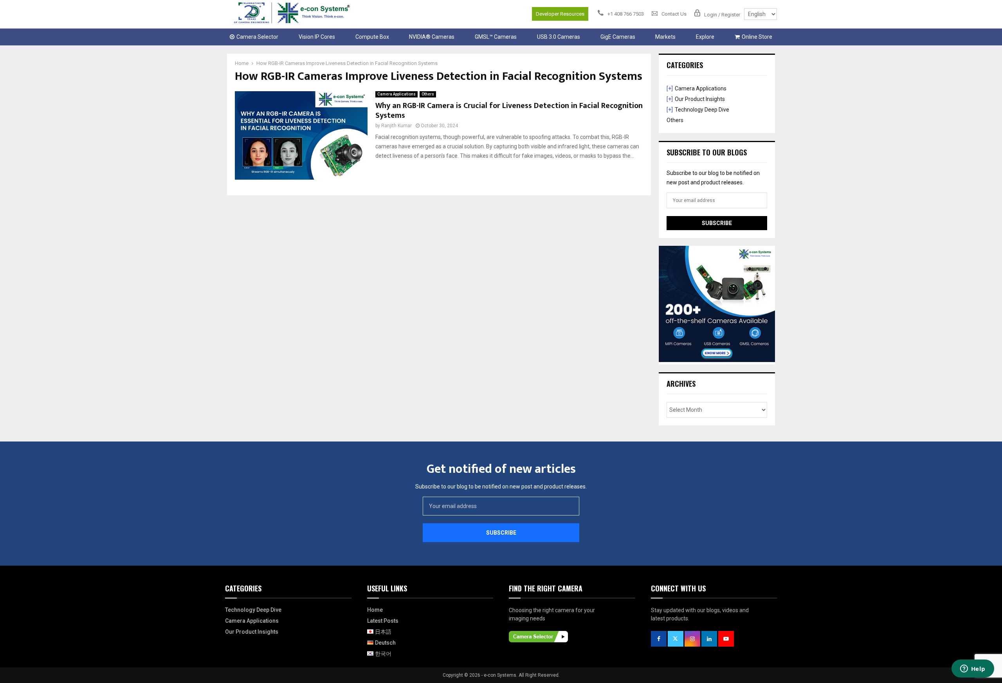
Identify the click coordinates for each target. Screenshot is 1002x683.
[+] (670, 88)
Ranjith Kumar (396, 125)
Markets (665, 37)
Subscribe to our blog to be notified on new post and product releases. (501, 486)
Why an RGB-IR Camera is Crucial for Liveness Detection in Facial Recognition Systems (509, 110)
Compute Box (372, 37)
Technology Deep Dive (702, 109)
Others (428, 94)
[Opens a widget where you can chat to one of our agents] (972, 669)
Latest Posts (382, 621)
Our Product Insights (700, 99)
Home (375, 610)
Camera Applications (396, 94)
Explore (705, 37)
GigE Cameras (617, 37)
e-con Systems (500, 675)
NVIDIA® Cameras (431, 37)
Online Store (757, 37)
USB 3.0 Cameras (558, 37)
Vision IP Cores (317, 37)
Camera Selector (257, 37)
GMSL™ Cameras (496, 37)
